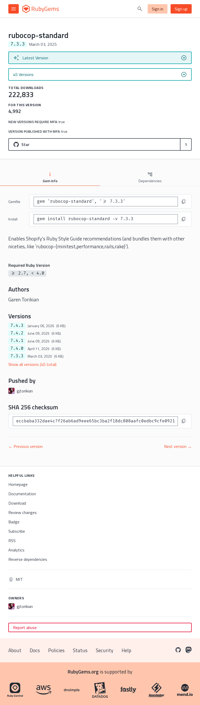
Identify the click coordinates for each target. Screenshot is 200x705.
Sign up (181, 9)
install (12, 219)
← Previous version (25, 446)
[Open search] (140, 9)
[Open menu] (13, 9)
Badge (14, 522)
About (14, 650)
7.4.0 (16, 348)
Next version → (178, 446)
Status (80, 650)
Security (104, 650)
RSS (12, 540)
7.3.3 (16, 356)
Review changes (22, 512)
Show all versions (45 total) (32, 364)
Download (17, 503)
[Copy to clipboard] (183, 201)
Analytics (16, 550)
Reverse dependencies (27, 559)
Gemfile (14, 201)
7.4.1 (16, 340)
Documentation (22, 494)
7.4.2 (16, 333)
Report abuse (25, 627)
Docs (35, 650)
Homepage (18, 484)
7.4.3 (16, 325)
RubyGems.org (83, 671)
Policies (56, 650)
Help (126, 650)
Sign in (157, 9)
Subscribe (16, 531)
